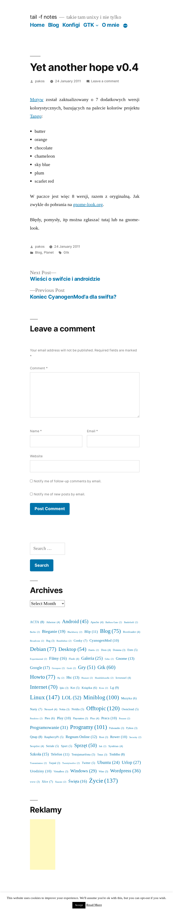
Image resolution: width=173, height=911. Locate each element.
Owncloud (130, 709)
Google (40, 667)
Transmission (38, 763)
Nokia (64, 709)
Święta (77, 781)
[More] (125, 25)
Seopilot (37, 746)
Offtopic (103, 708)
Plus (94, 718)
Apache (97, 622)
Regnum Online (81, 737)
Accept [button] (79, 905)
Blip (91, 631)
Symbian (115, 746)
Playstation (80, 718)
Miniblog (101, 697)
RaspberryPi (54, 737)
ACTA (37, 622)
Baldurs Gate (113, 622)
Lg (114, 688)
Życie (103, 781)
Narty (36, 709)
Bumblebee (64, 641)
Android (75, 621)
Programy (88, 727)
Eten (132, 650)
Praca (109, 718)
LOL (71, 697)
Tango (35, 116)
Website (36, 456)
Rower (118, 737)
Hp (60, 678)
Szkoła (39, 754)
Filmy (58, 658)
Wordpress (125, 771)
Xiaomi (60, 782)
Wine (103, 771)
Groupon (58, 668)
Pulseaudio (116, 728)
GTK (88, 25)
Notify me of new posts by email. (59, 494)
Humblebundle (104, 678)
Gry (86, 667)
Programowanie (49, 727)
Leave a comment (105, 81)
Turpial (54, 763)
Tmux (102, 754)
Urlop (131, 762)
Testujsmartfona (83, 754)
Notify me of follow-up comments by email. (67, 481)
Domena (119, 650)
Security (135, 737)
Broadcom (37, 641)
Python (131, 728)
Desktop (72, 649)
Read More (94, 905)
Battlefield (131, 622)
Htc (72, 677)
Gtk (66, 252)
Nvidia (78, 709)
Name (36, 431)
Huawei (87, 678)
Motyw (36, 99)
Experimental (38, 659)
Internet (44, 687)
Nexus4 (50, 709)
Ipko (64, 688)
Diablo (93, 650)
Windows (83, 771)
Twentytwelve (71, 763)
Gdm (109, 659)
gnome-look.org (88, 204)
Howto (42, 677)
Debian (43, 649)
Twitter (88, 763)
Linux (45, 697)
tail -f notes (43, 17)
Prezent (124, 718)
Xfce (47, 782)
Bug (50, 640)
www (35, 781)
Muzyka (129, 698)
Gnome (125, 658)
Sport (66, 746)
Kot (75, 688)
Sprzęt (85, 745)
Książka (89, 688)
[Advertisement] (42, 844)
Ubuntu (108, 762)
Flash (74, 659)
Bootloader (131, 632)
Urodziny (40, 771)
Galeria (92, 658)
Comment (39, 368)
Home (37, 25)
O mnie (110, 25)
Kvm (103, 688)
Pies (50, 718)
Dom (106, 650)
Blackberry (75, 632)
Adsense (53, 622)
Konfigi (71, 25)
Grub (71, 668)
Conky (80, 641)
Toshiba (117, 754)
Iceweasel (123, 678)
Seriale (52, 746)
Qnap (36, 737)
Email (92, 431)
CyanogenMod (104, 640)
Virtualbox (61, 771)
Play (64, 718)
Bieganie (53, 631)
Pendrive (36, 718)
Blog (53, 25)
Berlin (35, 632)
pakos (40, 81)
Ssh (102, 746)
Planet (49, 252)
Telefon (60, 754)
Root (103, 737)
